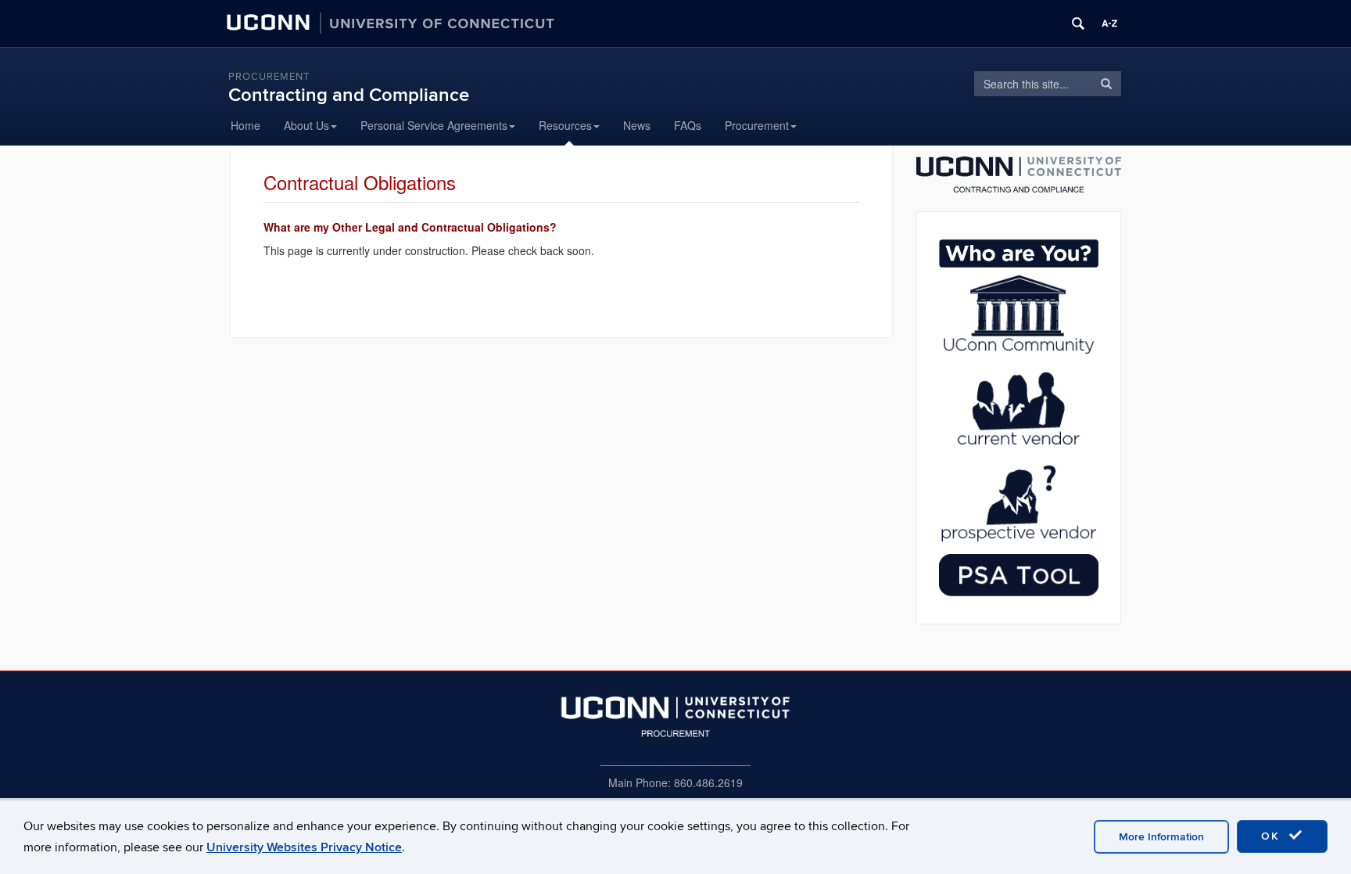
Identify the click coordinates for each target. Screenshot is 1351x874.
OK (1273, 836)
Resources (565, 125)
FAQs (687, 125)
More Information (1161, 836)
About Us (306, 125)
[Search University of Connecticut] (1078, 23)
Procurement (269, 76)
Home (245, 125)
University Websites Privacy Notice (304, 847)
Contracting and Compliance (348, 95)
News (636, 125)
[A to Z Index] (1109, 23)
